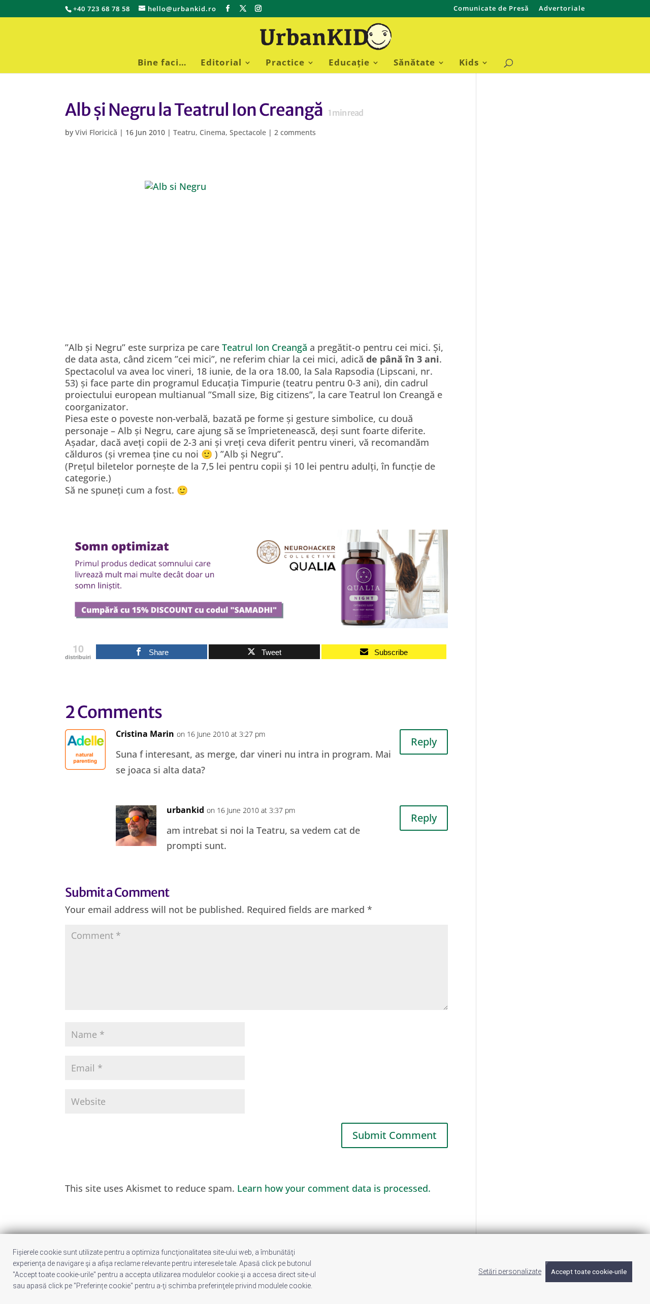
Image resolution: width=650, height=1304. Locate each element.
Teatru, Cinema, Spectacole (219, 132)
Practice (285, 63)
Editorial (221, 63)
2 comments (295, 132)
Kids (469, 63)
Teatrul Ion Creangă (264, 347)
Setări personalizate (509, 1271)
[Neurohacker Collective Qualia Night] (256, 622)
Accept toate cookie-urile (589, 1272)
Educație (349, 63)
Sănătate (414, 63)
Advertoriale (562, 9)
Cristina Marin (145, 733)
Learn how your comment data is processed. (334, 1188)
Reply (424, 741)
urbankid (185, 810)
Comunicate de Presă (491, 9)
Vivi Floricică (96, 132)
